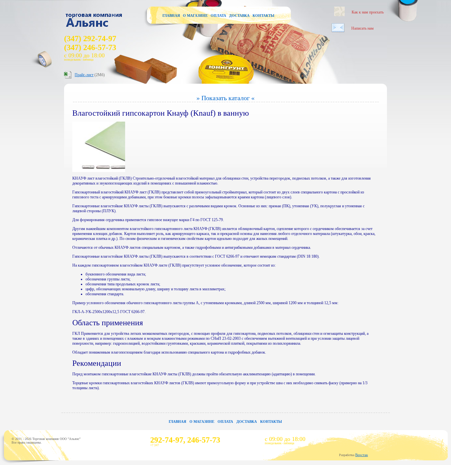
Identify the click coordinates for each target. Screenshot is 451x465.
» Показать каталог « (225, 98)
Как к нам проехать (368, 12)
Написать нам (362, 28)
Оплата (218, 15)
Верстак (361, 455)
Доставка (239, 15)
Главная (171, 15)
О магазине (195, 15)
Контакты (263, 15)
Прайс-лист (84, 75)
